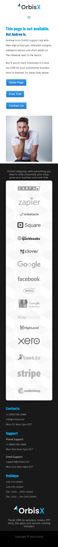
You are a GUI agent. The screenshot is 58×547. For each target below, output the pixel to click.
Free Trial (15, 94)
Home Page (16, 82)
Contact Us (16, 105)
